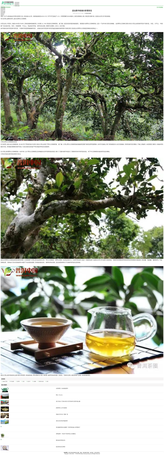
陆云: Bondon (59, 395)
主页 (2, 7)
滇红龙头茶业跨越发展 (62, 420)
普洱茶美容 (3, 12)
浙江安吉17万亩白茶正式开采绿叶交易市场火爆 (68, 401)
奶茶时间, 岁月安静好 (61, 407)
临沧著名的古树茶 (60, 446)
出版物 (34, 381)
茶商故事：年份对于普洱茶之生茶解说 (66, 433)
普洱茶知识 (17, 3)
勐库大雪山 (5, 381)
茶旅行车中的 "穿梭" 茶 (62, 414)
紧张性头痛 (41, 381)
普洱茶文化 (17, 4)
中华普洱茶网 (77, 453)
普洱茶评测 (3, 9)
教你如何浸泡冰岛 (60, 440)
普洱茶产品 (3, 10)
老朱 (47, 381)
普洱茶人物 (17, 5)
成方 (24, 381)
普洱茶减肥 (3, 11)
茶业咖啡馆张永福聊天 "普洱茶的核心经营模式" (68, 427)
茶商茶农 (2, 13)
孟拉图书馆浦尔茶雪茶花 (82, 11)
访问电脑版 (160, 7)
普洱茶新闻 (17, 2)
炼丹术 (29, 381)
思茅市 (18, 381)
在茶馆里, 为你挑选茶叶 (62, 388)
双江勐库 (12, 381)
